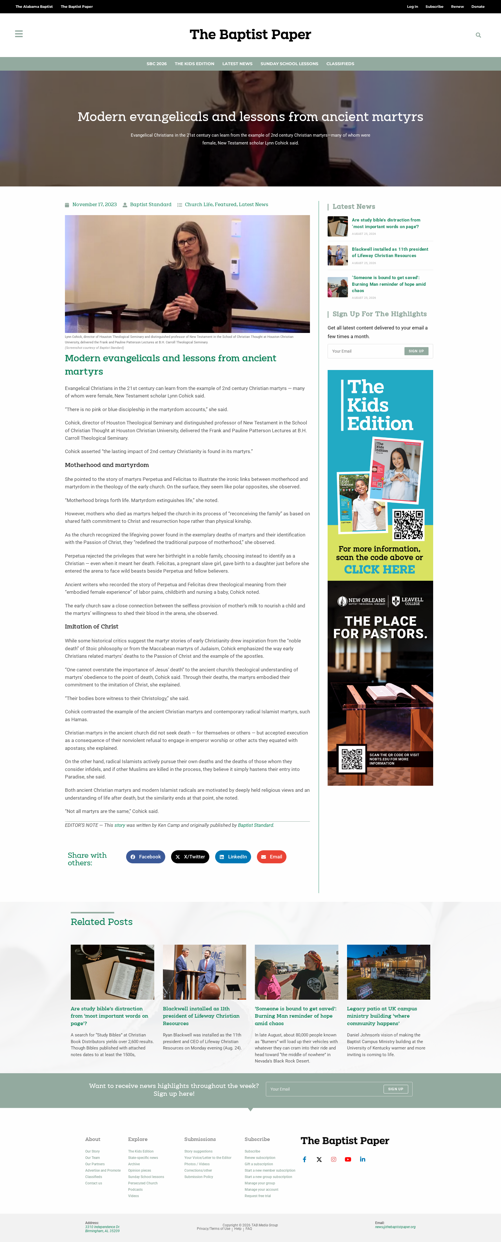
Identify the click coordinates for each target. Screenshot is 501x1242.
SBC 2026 (157, 63)
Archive (134, 1164)
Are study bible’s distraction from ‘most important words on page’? (386, 223)
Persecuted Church (143, 1183)
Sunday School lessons (146, 1177)
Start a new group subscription (268, 1177)
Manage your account (261, 1190)
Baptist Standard (151, 205)
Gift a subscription (259, 1164)
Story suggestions (198, 1151)
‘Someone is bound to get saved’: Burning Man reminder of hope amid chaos (389, 284)
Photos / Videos (197, 1164)
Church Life (199, 205)
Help (238, 1229)
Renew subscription (260, 1158)
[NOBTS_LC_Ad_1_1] (380, 683)
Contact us (93, 1183)
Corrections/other (198, 1170)
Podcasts (135, 1190)
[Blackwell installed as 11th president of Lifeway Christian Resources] (338, 256)
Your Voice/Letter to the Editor (207, 1158)
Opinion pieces (139, 1170)
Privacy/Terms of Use (213, 1229)
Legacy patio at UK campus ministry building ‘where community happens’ (382, 1016)
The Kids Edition (194, 63)
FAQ (249, 1229)
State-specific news (143, 1158)
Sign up (416, 351)
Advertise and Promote (103, 1170)
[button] (478, 35)
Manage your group (260, 1183)
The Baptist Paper (77, 6)
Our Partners (95, 1164)
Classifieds (340, 63)
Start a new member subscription (270, 1170)
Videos (133, 1196)
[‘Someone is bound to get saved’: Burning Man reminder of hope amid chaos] (338, 287)
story (120, 825)
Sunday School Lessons (289, 63)
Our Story (92, 1151)
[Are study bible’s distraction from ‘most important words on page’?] (338, 226)
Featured (226, 205)
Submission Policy (198, 1177)
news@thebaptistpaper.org (395, 1227)
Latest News (237, 63)
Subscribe (252, 1151)
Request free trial (258, 1196)
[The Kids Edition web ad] (380, 475)
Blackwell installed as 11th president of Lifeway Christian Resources (390, 252)
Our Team (92, 1158)
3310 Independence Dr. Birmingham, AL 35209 (102, 1229)
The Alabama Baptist (34, 6)
